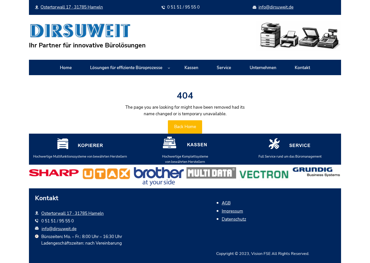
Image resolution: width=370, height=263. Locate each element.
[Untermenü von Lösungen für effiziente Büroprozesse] (169, 68)
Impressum (232, 211)
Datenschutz (234, 219)
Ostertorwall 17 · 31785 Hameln (72, 7)
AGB (226, 203)
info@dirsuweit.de (275, 7)
